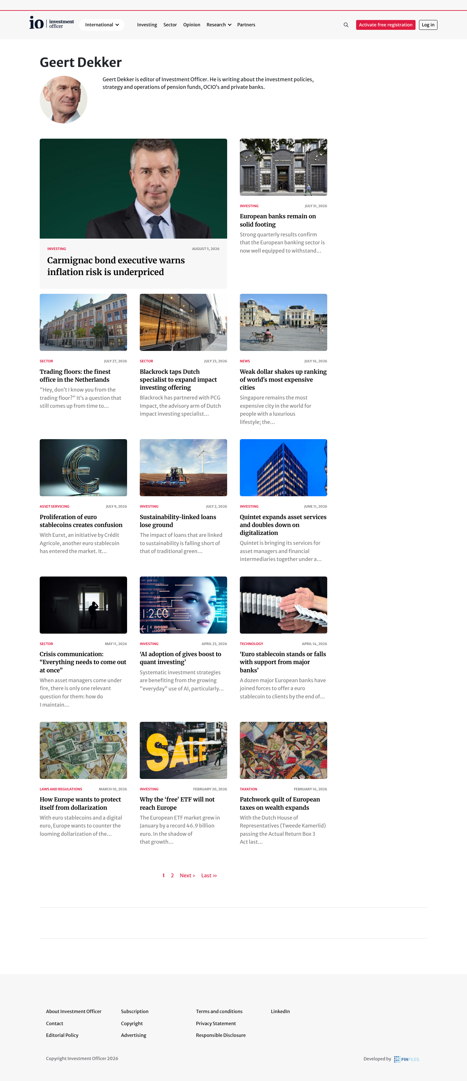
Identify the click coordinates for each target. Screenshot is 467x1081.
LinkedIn (280, 1011)
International (99, 25)
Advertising (133, 1035)
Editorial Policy (62, 1035)
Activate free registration (386, 25)
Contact (54, 1023)
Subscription (135, 1011)
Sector (170, 25)
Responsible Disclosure (221, 1035)
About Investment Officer (73, 1011)
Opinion (191, 25)
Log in (428, 25)
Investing (147, 25)
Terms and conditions (219, 1011)
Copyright (132, 1023)
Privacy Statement (216, 1023)
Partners (246, 25)
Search (346, 25)
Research (216, 25)
